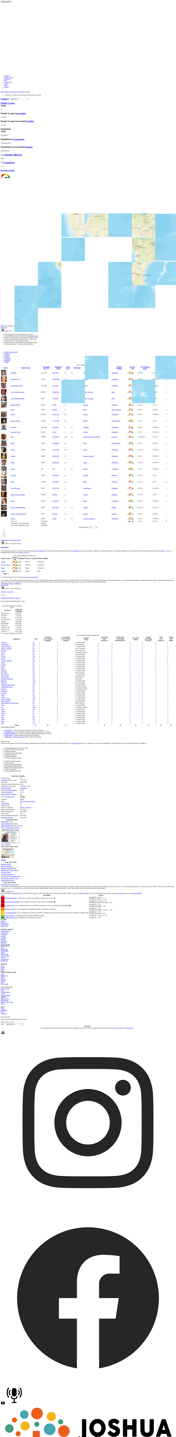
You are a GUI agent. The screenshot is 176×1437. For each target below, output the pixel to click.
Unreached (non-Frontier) (12, 902)
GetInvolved (8, 737)
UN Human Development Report (10, 876)
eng (34, 656)
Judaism (114, 507)
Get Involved (8, 82)
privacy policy (120, 1028)
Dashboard (4, 923)
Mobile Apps (4, 954)
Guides (3, 967)
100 (53, 469)
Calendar (3, 980)
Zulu (2, 723)
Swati (2, 705)
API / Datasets (5, 956)
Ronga (3, 568)
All (2, 844)
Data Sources (4, 1000)
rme (34, 644)
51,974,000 (55, 449)
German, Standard (88, 456)
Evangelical (8, 162)
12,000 (54, 518)
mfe (34, 683)
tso (33, 713)
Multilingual (4, 961)
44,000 (54, 432)
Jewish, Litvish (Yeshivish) (18, 514)
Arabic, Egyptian (88, 392)
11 (65, 373)
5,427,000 (55, 398)
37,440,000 (55, 501)
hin (33, 666)
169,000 (54, 409)
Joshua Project (5, 999)
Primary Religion (6, 788)
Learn (2, 990)
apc (34, 648)
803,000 (54, 514)
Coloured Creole (15, 432)
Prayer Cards (4, 984)
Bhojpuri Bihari (15, 405)
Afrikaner (13, 373)
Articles (3, 957)
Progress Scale (7, 170)
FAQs (2, 1012)
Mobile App (4, 975)
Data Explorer (5, 924)
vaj (33, 687)
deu (34, 660)
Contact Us (4, 1013)
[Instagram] (88, 1209)
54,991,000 (55, 414)
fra (33, 658)
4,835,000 (55, 507)
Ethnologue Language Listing (9, 878)
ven (34, 719)
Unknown (114, 437)
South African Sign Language (91, 437)
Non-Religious (116, 421)
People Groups (8, 77)
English (85, 385)
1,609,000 (55, 385)
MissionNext (8, 730)
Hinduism (114, 405)
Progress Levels (5, 944)
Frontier (30, 121)
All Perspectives (5, 931)
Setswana (4, 693)
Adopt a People (5, 992)
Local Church (5, 959)
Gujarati (13, 475)
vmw (34, 681)
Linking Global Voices (11, 733)
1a (1, 898)
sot (33, 701)
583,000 (54, 494)
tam (34, 709)
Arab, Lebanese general (17, 398)
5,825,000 (55, 427)
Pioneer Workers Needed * (9, 794)
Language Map (5, 824)
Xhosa (3, 721)
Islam (113, 392)
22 (65, 475)
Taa (2, 707)
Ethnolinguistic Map (7, 826)
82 (65, 449)
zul (33, 723)
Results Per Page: (84, 527)
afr (33, 642)
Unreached (20, 113)
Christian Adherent (12, 155)
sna (34, 695)
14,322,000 (55, 488)
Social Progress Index (7, 874)
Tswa (2, 715)
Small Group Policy (40, 551)
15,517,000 (55, 421)
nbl (33, 685)
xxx (34, 679)
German (13, 456)
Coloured (13, 427)
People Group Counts (7, 1002)
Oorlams (85, 432)
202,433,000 (56, 379)
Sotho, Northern (5, 699)
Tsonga (3, 713)
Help (5, 85)
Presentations (4, 951)
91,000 (54, 405)
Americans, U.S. (15, 379)
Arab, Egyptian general (17, 392)
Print (2, 982)
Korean (3, 562)
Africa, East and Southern (27, 801)
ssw (34, 705)
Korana (13, 518)
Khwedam (4, 673)
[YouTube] (3, 1405)
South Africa (5, 547)
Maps (2, 947)
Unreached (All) (9, 905)
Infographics (4, 949)
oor (34, 689)
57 (65, 456)
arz (33, 646)
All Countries (20, 92)
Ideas (2, 970)
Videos (3, 952)
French (13, 449)
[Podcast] (15, 1405)
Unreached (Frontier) (11, 898)
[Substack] (3, 1034)
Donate (6, 87)
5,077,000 (55, 373)
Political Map (5, 822)
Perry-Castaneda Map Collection (10, 828)
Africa (22, 799)
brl (33, 652)
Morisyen (4, 683)
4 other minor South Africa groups (11, 540)
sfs (33, 703)
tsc (33, 715)
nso (34, 699)
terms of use (130, 1028)
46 (65, 421)
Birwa (12, 409)
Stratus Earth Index (6, 866)
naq (34, 671)
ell (33, 662)
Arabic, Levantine (88, 398)
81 (65, 414)
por (34, 691)
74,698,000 (55, 392)
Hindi (12, 482)
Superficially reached (11, 913)
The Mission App (9, 732)
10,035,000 (55, 462)
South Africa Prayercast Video (10, 884)
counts (162, 551)
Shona (3, 695)
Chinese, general (15, 421)
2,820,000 (55, 482)
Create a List (4, 933)
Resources (7, 79)
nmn (34, 707)
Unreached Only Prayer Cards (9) (10, 598)
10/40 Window (5, 803)
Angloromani (5, 644)
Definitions (4, 1010)
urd (34, 717)
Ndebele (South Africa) (7, 685)
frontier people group (19, 737)
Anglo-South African (17, 385)
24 (65, 443)
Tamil (2, 709)
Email (2, 977)
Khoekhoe (4, 671)
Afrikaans (86, 427)
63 (21, 778)
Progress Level (10, 797)
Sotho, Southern (5, 701)
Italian (12, 501)
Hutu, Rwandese (15, 488)
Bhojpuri (85, 405)
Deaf (12, 437)
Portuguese (4, 691)
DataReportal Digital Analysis (9, 870)
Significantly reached (11, 917)
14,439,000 (55, 443)
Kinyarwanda (87, 488)
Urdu (2, 717)
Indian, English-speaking (18, 494)
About (6, 84)
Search (6, 75)
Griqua (13, 469)
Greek (12, 462)
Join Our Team (5, 989)
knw (34, 677)
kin (33, 675)
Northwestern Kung (7, 687)
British (13, 414)
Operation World (6, 864)
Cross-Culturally (5, 995)
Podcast (3, 979)
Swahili (3, 571)
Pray (5, 80)
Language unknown (89, 518)
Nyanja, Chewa (5, 565)
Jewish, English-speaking (18, 507)
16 (65, 482)
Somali (3, 697)
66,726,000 (55, 456)
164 (66, 437)
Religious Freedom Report (8, 868)
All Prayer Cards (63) (7, 592)
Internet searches (77, 743)
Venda (3, 719)
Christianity (115, 373)
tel (33, 711)
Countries (3, 937)
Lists (15, 92)
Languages (4, 941)
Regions (3, 939)
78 (65, 379)
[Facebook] (88, 1384)
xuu (34, 673)
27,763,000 (55, 437)
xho (34, 721)
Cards (2, 966)
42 (65, 501)
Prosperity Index (6, 872)
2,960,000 (55, 475)
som (34, 697)
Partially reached (9, 915)
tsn (33, 693)
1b (1, 902)
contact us (26, 552)
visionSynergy (8, 735)
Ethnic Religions (116, 409)
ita (33, 669)
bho (34, 650)
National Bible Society (7, 880)
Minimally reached (10, 909)
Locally (3, 994)
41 (65, 462)
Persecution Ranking (7, 817)
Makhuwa (4, 681)
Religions (3, 942)
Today (2, 974)
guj (33, 664)
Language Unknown (7, 679)
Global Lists (4, 926)
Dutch (12, 443)
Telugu (3, 711)
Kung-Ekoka (5, 677)
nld (33, 654)
